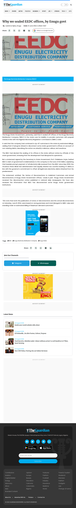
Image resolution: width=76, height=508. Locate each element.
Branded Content (11, 491)
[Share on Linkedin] (29, 31)
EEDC (10, 240)
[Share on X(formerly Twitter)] (14, 31)
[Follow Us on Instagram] (38, 442)
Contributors (9, 473)
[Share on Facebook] (9, 31)
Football (45, 478)
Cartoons (29, 483)
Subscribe (38, 461)
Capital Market (10, 478)
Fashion (45, 475)
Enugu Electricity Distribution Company (25, 240)
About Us (8, 497)
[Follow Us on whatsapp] (49, 442)
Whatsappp (44, 263)
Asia (6, 489)
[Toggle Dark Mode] (64, 4)
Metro (21, 11)
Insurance (46, 483)
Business (35, 11)
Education (29, 481)
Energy (7, 481)
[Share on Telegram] (24, 31)
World (45, 489)
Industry (45, 481)
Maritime (46, 486)
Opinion (56, 11)
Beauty (28, 478)
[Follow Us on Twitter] (32, 442)
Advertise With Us (19, 497)
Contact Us (41, 497)
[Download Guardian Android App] (30, 447)
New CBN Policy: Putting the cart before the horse (31, 351)
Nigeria (28, 489)
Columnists (30, 486)
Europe (28, 475)
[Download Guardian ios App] (45, 447)
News (6, 11)
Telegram (17, 263)
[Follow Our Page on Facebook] (27, 442)
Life (49, 11)
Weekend (61, 475)
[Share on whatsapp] (19, 31)
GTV (70, 11)
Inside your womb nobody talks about (27, 325)
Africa (7, 486)
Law (59, 486)
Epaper (14, 11)
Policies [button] (30, 497)
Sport (44, 11)
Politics (27, 11)
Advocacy (8, 483)
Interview (61, 478)
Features (46, 473)
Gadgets (61, 483)
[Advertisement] (38, 390)
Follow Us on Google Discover (45, 30)
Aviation (8, 475)
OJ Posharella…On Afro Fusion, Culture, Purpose (30, 333)
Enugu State (43, 240)
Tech (63, 11)
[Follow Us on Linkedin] (44, 442)
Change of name (64, 489)
